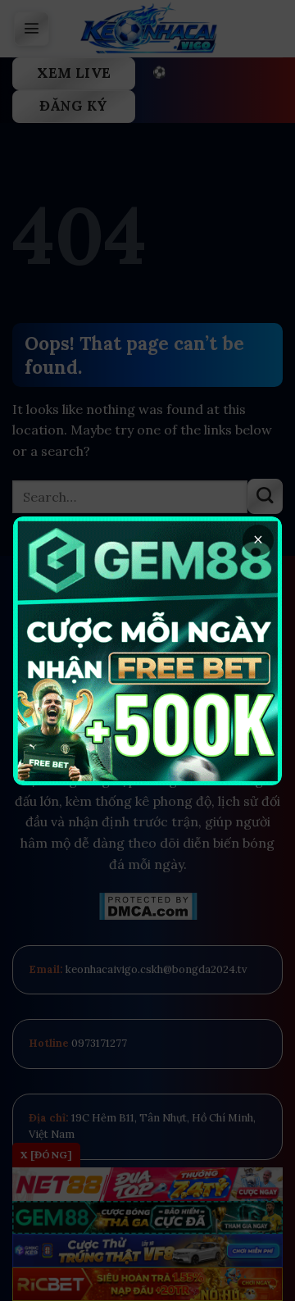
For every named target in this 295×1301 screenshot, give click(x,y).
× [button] (258, 539)
